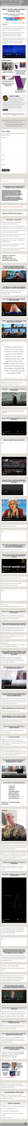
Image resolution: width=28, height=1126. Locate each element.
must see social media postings (10, 803)
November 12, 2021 (14, 373)
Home (2, 0)
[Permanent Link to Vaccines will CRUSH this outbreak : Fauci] (20, 83)
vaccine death (22, 113)
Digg (12, 19)
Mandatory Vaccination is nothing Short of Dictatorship (8, 84)
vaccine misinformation (7, 114)
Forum (10, 0)
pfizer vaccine (16, 113)
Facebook (11, 18)
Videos (19, 3)
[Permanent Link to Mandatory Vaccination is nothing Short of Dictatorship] (8, 79)
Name (3, 154)
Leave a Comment (20, 13)
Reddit (23, 18)
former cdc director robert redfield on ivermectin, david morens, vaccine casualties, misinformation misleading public (13, 240)
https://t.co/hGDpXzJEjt (16, 368)
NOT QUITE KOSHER (19, 1052)
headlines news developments (10, 14)
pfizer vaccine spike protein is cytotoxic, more (14, 10)
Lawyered (18, 4)
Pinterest (18, 18)
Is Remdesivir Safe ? (11, 1108)
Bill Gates (12, 4)
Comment (4, 137)
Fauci (6, 0)
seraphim (6, 13)
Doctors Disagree (12, 3)
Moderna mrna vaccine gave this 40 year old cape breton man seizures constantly (20, 72)
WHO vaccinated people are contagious (7, 71)
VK (8, 19)
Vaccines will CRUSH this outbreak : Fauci (20, 91)
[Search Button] (25, 1)
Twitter (6, 18)
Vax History (4, 3)
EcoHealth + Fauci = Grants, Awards (10, 965)
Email (3, 159)
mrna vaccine (10, 113)
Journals (15, 0)
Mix (20, 19)
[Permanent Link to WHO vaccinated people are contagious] (8, 66)
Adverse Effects (5, 4)
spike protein (18, 14)
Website (5, 109)
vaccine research (15, 15)
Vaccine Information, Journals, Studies (16, 1106)
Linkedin (16, 19)
